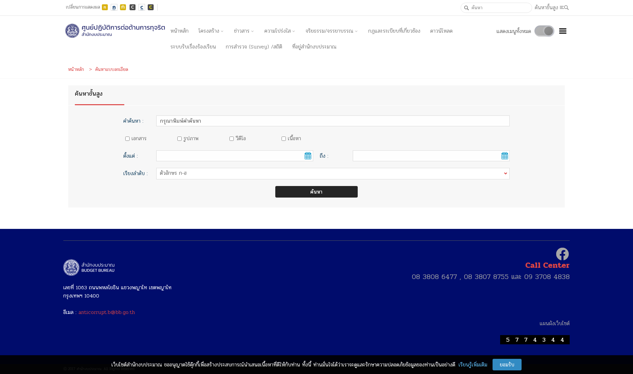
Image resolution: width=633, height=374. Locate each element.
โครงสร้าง (208, 31)
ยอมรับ (507, 364)
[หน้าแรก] (114, 31)
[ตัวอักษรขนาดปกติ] (114, 7)
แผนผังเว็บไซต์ (555, 323)
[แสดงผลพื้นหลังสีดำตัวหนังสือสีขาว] (132, 7)
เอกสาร (139, 138)
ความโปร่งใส (277, 31)
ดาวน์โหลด (441, 31)
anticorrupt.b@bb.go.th (106, 312)
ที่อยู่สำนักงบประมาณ (314, 47)
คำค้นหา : (133, 121)
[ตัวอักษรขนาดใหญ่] (123, 7)
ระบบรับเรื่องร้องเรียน (193, 47)
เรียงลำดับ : (135, 173)
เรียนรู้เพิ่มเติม (473, 364)
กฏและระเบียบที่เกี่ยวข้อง (394, 31)
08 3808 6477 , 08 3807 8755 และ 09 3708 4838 (491, 276)
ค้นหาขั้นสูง (546, 7)
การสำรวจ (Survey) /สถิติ (254, 47)
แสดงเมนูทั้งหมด (514, 31)
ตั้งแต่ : (130, 156)
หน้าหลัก (179, 31)
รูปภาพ (191, 138)
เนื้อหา (294, 138)
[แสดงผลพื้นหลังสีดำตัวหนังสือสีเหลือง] (151, 7)
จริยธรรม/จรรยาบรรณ (329, 31)
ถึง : (324, 156)
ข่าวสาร (242, 31)
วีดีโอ (241, 138)
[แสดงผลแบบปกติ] (141, 7)
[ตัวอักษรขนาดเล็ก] (105, 7)
